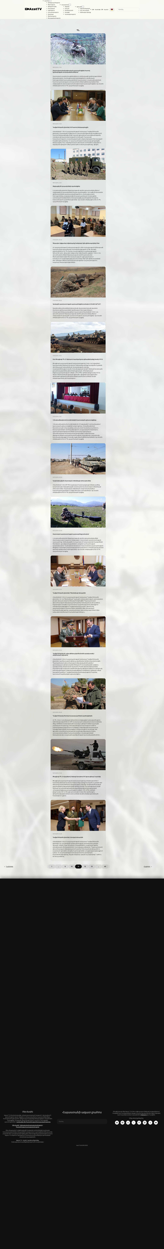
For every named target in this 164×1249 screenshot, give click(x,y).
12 (85, 866)
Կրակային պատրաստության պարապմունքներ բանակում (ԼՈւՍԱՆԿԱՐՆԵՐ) (77, 304)
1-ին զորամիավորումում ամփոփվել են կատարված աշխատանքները (74, 420)
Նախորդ (8, 866)
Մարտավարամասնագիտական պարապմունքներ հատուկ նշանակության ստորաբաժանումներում (71, 71)
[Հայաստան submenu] (70, 5)
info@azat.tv (143, 1115)
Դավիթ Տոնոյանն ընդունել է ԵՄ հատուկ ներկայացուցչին (70, 127)
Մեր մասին (15, 1125)
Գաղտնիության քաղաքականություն (27, 1127)
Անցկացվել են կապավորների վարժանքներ (66, 186)
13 (92, 866)
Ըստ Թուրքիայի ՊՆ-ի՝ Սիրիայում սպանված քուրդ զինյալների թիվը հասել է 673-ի (78, 359)
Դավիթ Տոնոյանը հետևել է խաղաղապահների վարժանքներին (72, 716)
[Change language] (111, 9)
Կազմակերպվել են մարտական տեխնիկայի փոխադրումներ (72, 481)
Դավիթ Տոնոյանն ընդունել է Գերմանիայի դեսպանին (69, 593)
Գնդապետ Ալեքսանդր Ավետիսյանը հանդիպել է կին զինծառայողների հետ (76, 243)
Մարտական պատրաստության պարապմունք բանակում (71, 534)
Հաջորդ (148, 866)
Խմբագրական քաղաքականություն (31, 1125)
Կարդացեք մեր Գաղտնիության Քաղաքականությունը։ (33, 1122)
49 (105, 866)
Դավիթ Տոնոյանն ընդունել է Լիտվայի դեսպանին (68, 837)
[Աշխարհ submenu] (83, 7)
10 (72, 866)
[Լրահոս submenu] (50, 1)
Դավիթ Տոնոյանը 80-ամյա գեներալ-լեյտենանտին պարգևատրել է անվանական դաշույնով (73, 654)
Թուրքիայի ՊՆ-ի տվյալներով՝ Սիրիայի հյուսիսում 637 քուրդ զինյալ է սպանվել (77, 776)
